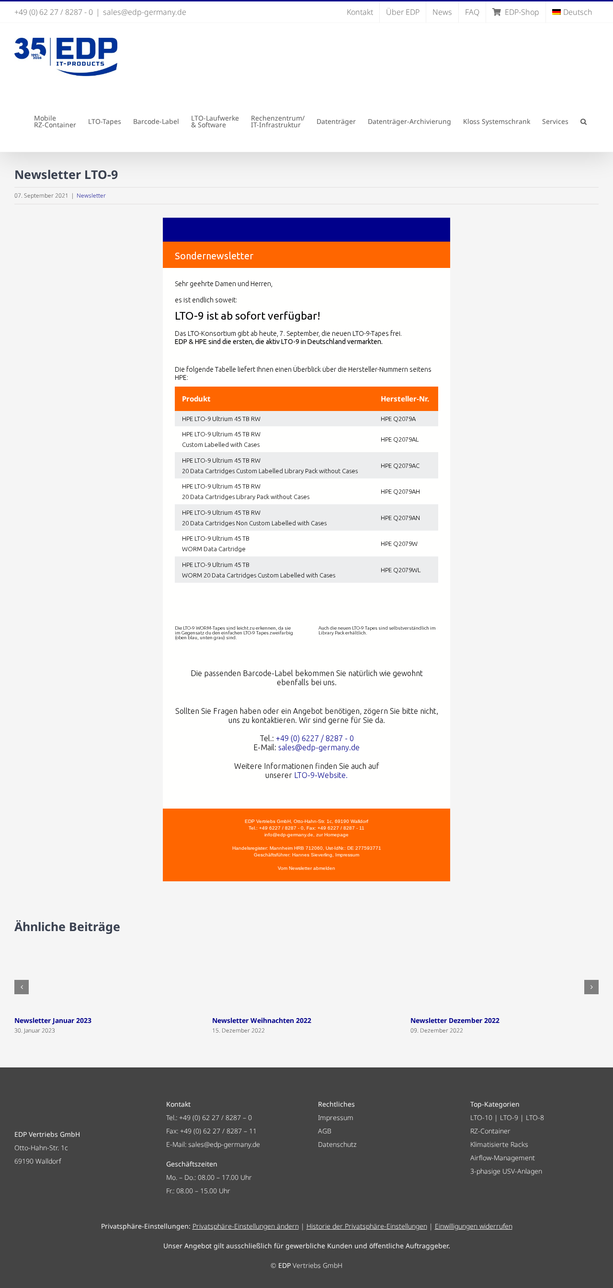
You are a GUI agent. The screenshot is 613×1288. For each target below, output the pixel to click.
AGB (324, 1130)
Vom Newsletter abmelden (306, 868)
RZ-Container (490, 1130)
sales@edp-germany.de (144, 12)
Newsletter (91, 195)
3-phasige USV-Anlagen (506, 1171)
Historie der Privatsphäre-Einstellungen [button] (366, 1226)
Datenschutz (337, 1144)
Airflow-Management (502, 1157)
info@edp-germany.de (288, 834)
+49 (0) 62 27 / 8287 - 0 (53, 12)
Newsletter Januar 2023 (52, 1020)
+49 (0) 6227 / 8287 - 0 (315, 738)
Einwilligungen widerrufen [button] (473, 1226)
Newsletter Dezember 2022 (454, 1020)
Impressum (347, 854)
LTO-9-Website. (321, 775)
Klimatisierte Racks (499, 1144)
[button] (583, 121)
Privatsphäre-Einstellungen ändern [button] (246, 1226)
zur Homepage (332, 834)
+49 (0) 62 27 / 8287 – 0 (215, 1117)
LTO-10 (481, 1117)
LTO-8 (535, 1117)
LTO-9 (509, 1117)
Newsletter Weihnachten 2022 (261, 1020)
